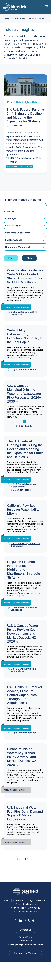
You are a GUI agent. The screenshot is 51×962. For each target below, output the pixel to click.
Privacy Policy (25, 937)
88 (33, 859)
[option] (25, 123)
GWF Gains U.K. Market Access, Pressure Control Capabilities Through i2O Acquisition (24, 695)
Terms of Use (25, 940)
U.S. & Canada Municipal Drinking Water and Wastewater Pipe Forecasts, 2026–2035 (24, 393)
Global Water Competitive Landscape (24, 313)
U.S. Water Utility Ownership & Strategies (25, 544)
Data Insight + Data (26, 102)
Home (6, 18)
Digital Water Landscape (23, 369)
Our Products (18, 18)
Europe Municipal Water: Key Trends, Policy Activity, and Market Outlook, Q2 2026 (21, 757)
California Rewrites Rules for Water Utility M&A (23, 509)
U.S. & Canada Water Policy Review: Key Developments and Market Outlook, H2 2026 (22, 633)
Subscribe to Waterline (25, 953)
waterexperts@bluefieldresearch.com (25, 944)
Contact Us (25, 929)
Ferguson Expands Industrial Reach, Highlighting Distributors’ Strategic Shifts (23, 569)
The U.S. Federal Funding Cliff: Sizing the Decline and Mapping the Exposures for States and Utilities (25, 117)
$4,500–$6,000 (24, 426)
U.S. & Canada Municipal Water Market (26, 160)
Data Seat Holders (22, 490)
